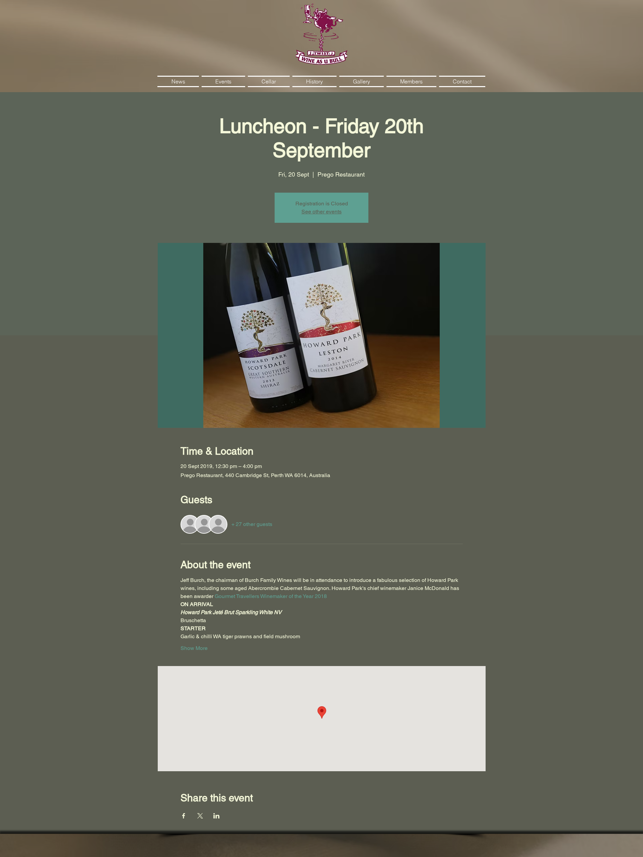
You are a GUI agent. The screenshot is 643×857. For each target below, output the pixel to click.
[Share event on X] (200, 815)
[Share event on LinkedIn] (216, 815)
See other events (321, 211)
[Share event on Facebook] (184, 815)
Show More (194, 648)
